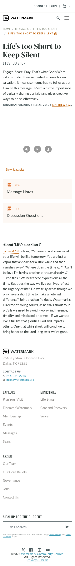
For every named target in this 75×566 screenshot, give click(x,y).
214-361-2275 (16, 376)
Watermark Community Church (42, 554)
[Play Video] (37, 148)
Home (7, 28)
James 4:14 (11, 251)
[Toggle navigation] (66, 18)
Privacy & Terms (37, 560)
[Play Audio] (26, 148)
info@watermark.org (20, 379)
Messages (22, 28)
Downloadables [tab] (15, 169)
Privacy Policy (55, 534)
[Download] (48, 148)
